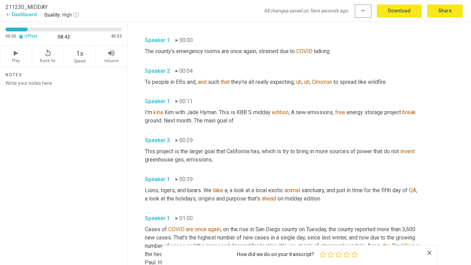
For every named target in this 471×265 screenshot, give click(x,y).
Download (399, 10)
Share (445, 10)
